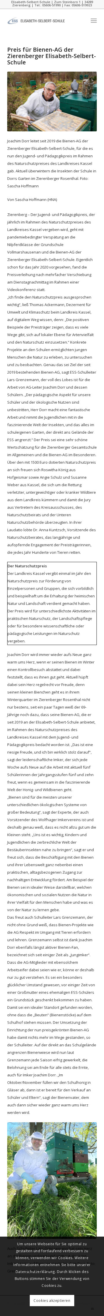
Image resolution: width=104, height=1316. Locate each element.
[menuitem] (94, 20)
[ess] (43, 20)
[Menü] (94, 20)
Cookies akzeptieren (52, 1300)
